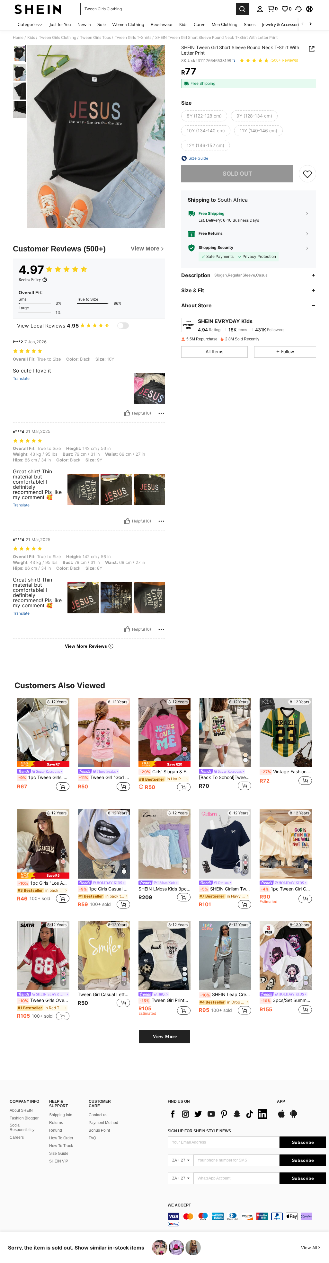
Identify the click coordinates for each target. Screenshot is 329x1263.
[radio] (204, 115)
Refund (55, 1130)
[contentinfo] (247, 1220)
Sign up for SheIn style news (199, 1131)
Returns (56, 1122)
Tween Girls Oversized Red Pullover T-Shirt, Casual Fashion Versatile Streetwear (43, 1000)
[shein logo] (37, 9)
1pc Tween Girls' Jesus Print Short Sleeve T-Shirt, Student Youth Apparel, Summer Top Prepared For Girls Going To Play (43, 777)
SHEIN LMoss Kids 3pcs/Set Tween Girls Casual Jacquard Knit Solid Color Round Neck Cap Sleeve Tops (164, 888)
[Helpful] (127, 413)
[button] (298, 9)
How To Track (61, 1146)
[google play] (293, 1117)
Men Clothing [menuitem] (224, 24)
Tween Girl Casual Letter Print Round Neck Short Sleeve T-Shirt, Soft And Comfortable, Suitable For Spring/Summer (104, 994)
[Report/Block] (161, 413)
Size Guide (58, 1153)
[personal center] (260, 9)
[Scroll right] (310, 24)
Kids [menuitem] (183, 24)
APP (281, 1102)
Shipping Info (60, 1115)
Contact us (98, 1115)
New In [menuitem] (84, 24)
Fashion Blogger (24, 1118)
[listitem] (43, 748)
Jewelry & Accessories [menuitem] (282, 24)
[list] (219, 1114)
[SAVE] (307, 173)
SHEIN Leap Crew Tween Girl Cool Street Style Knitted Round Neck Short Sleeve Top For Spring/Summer (225, 994)
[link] (272, 9)
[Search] (242, 9)
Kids (31, 37)
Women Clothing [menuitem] (128, 24)
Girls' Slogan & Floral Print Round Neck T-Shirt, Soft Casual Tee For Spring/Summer (165, 771)
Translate (21, 378)
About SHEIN (21, 1110)
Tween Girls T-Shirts (133, 37)
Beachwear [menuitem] (162, 24)
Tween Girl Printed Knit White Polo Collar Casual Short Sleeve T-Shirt (165, 1000)
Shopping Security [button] (216, 247)
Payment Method (103, 1122)
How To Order (61, 1138)
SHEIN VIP (58, 1161)
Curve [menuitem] (199, 24)
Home (18, 37)
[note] (43, 764)
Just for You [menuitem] (60, 24)
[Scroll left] (302, 24)
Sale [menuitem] (101, 24)
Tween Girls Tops (95, 37)
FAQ (92, 1138)
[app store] (281, 1117)
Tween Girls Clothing (57, 37)
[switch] (123, 325)
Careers (17, 1137)
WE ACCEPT (179, 1205)
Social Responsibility (22, 1127)
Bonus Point (99, 1130)
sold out (237, 173)
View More (165, 1036)
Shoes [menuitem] (249, 24)
